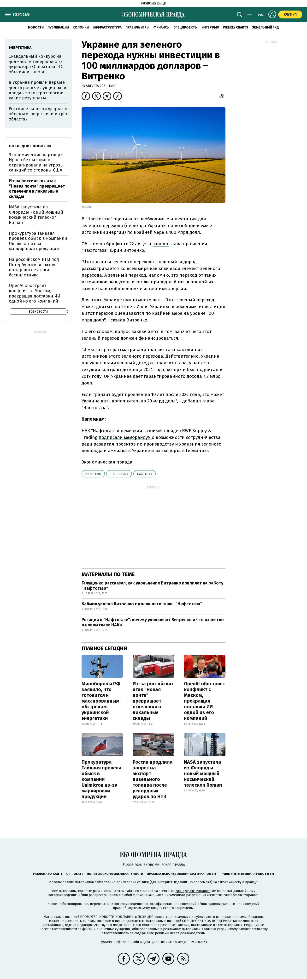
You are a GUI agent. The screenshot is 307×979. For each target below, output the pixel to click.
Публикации (58, 27)
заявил (161, 243)
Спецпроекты (185, 27)
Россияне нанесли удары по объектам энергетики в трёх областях (38, 114)
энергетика (119, 474)
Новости (36, 27)
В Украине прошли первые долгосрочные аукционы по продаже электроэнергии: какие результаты (38, 90)
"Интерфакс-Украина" (193, 891)
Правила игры (137, 27)
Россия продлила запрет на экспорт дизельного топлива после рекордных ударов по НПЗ (153, 779)
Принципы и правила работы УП (246, 874)
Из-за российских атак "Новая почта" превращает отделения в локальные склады (153, 701)
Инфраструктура (107, 27)
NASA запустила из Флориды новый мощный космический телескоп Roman (203, 773)
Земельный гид (265, 27)
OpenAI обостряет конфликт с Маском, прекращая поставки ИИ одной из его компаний (204, 701)
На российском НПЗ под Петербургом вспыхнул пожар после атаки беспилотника (34, 267)
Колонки (81, 27)
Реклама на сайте (48, 874)
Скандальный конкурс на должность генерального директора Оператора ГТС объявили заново (36, 64)
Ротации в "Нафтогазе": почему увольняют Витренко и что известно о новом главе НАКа (153, 622)
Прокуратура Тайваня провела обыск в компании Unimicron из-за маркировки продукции (102, 779)
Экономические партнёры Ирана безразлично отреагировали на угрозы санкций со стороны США (36, 162)
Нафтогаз (144, 474)
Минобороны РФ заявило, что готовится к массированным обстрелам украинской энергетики (101, 701)
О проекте (74, 874)
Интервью (210, 27)
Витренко (93, 474)
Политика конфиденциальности (115, 874)
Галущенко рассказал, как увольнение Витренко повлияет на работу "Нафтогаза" (152, 585)
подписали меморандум (125, 437)
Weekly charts (235, 27)
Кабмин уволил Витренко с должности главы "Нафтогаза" (142, 604)
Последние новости (30, 146)
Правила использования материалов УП (181, 874)
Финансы (161, 27)
